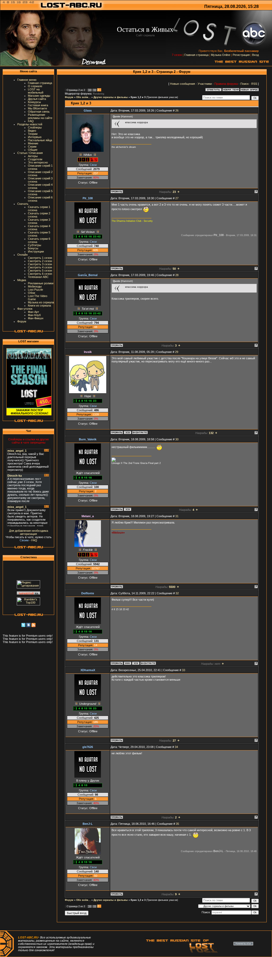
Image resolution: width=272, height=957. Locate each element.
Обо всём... (83, 97)
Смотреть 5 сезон (40, 270)
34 (176, 746)
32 (177, 593)
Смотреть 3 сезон (40, 264)
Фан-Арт (33, 311)
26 (176, 110)
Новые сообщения (182, 83)
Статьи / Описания (30, 152)
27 (176, 198)
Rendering (98, 93)
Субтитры (34, 245)
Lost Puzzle (35, 289)
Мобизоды (35, 286)
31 (176, 516)
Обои (31, 292)
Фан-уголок (24, 308)
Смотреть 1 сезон (40, 257)
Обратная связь (39, 111)
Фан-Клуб (34, 315)
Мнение (33, 143)
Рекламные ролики (40, 283)
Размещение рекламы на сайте (40, 116)
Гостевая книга (38, 105)
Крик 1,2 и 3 (138, 97)
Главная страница (196, 54)
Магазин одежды (39, 95)
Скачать (22, 203)
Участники (205, 83)
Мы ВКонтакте (37, 108)
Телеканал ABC (38, 276)
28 (176, 275)
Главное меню (26, 79)
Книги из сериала (39, 305)
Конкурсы (34, 102)
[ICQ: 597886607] (127, 432)
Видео (32, 130)
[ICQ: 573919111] (127, 509)
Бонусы (33, 248)
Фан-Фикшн (35, 318)
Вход (255, 54)
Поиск (244, 83)
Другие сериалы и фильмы (111, 97)
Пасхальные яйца (40, 140)
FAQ (31, 121)
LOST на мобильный (35, 91)
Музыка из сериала (41, 302)
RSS (254, 83)
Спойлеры (35, 127)
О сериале (35, 86)
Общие (32, 149)
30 (176, 439)
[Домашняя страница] (127, 663)
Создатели (35, 159)
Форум (21, 321)
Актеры (33, 156)
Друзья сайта (37, 98)
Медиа (21, 280)
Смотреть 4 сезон (40, 267)
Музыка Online (220, 54)
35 (177, 823)
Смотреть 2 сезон (40, 261)
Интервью (34, 137)
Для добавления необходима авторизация (28, 532)
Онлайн (22, 254)
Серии (32, 146)
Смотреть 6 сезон (40, 273)
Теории (32, 133)
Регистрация (241, 54)
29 (176, 351)
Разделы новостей (29, 124)
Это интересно (38, 162)
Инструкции (36, 251)
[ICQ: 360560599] (135, 663)
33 (183, 670)
